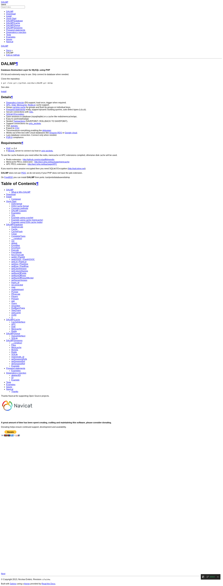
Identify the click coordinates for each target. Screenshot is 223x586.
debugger (46, 130)
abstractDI (16, 375)
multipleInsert (17, 289)
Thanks (14, 391)
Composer (16, 199)
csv (12, 241)
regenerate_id (17, 357)
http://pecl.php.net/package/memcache (51, 162)
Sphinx (13, 584)
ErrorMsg (15, 245)
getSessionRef (18, 361)
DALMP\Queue (13, 25)
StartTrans (16, 310)
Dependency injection (16, 32)
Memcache (22, 105)
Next (3, 574)
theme (27, 584)
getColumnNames (19, 271)
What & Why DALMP (20, 192)
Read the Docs (48, 584)
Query (14, 303)
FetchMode (16, 252)
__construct (16, 238)
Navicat (9, 42)
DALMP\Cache (13, 23)
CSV (17, 128)
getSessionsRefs (19, 359)
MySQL (11, 151)
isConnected (17, 285)
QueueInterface (18, 336)
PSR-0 (9, 137)
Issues (9, 39)
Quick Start (11, 18)
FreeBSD (8, 177)
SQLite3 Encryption (15, 114)
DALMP (4, 2)
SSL (31, 112)
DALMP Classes (19, 211)
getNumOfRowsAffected (22, 278)
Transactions (19, 121)
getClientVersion (19, 269)
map (13, 287)
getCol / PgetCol (18, 262)
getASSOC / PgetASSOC (23, 259)
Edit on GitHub (13, 55)
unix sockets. (47, 151)
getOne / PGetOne (19, 264)
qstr (13, 301)
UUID (14, 315)
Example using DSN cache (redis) (26, 222)
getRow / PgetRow (20, 266)
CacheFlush (17, 231)
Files (13, 345)
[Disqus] (111, 473)
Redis (14, 331)
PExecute (15, 294)
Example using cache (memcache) (27, 220)
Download (11, 14)
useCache (16, 313)
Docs (8, 50)
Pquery (14, 296)
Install (9, 16)
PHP (8, 148)
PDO (23, 173)
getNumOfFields (18, 273)
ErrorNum (15, 248)
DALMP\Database (14, 21)
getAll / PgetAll (18, 257)
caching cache (19, 107)
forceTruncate (17, 255)
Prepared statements (15, 30)
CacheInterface (18, 322)
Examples (10, 37)
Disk (14, 105)
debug (14, 243)
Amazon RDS (55, 133)
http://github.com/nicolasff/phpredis (38, 159)
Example (15, 366)
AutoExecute (17, 227)
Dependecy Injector (15, 103)
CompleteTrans (18, 236)
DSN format (16, 204)
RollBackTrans (18, 308)
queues (14, 126)
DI (12, 378)
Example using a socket (22, 218)
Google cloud (71, 133)
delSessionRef (18, 364)
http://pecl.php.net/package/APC (42, 164)
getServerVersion (19, 280)
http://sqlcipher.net (76, 168)
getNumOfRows (18, 276)
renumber (15, 306)
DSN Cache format (20, 206)
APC (8, 105)
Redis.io (31, 105)
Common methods (19, 208)
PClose (14, 292)
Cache (14, 229)
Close (14, 234)
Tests (8, 35)
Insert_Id (15, 282)
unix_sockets (35, 123)
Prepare (15, 299)
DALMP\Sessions (14, 28)
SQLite (14, 338)
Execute (15, 250)
